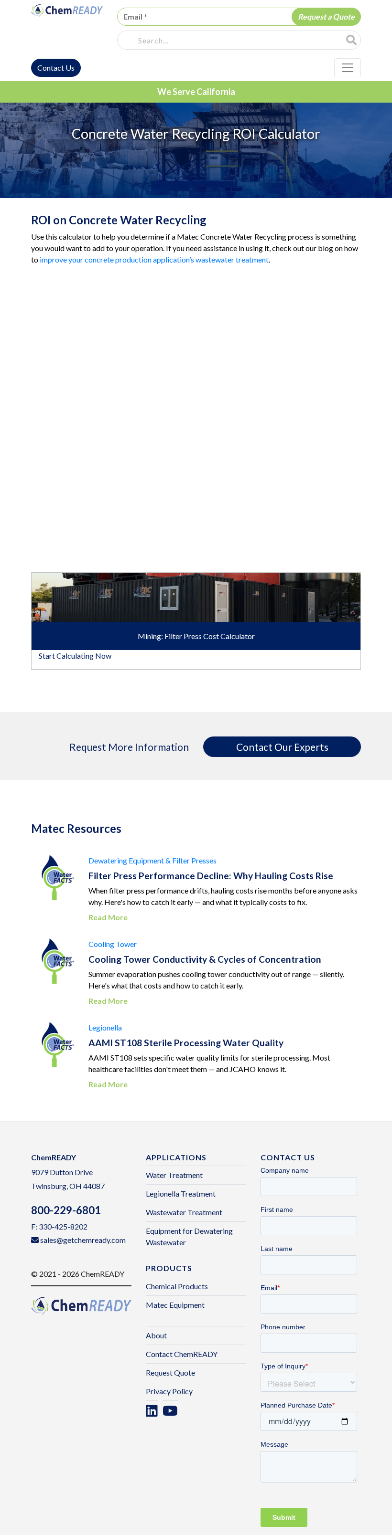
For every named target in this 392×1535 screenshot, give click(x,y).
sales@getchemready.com (83, 1239)
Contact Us (56, 67)
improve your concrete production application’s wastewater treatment (154, 259)
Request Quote (170, 1372)
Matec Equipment (175, 1304)
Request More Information (129, 747)
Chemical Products (177, 1286)
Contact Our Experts (282, 747)
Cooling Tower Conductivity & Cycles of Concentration (204, 959)
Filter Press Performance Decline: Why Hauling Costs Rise (210, 875)
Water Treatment (174, 1174)
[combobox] (232, 40)
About (156, 1335)
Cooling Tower (112, 943)
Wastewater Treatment (184, 1212)
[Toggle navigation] (347, 67)
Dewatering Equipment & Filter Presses (152, 860)
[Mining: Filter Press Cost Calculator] (196, 595)
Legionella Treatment (181, 1193)
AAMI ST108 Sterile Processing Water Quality (185, 1042)
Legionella (105, 1027)
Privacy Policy (169, 1391)
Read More (108, 917)
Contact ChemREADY (182, 1353)
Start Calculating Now (75, 655)
